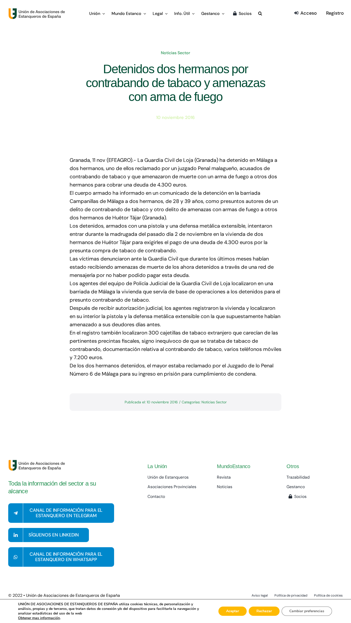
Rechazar (264, 611)
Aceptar (232, 611)
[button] (260, 14)
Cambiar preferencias (306, 611)
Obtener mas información (39, 618)
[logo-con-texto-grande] (38, 10)
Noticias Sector (175, 52)
